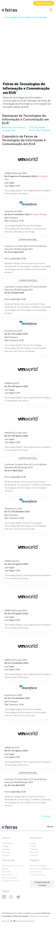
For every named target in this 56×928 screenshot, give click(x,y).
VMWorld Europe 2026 (15, 173)
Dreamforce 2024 (13, 509)
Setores (6, 852)
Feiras (6, 838)
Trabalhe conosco (10, 881)
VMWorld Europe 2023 (15, 660)
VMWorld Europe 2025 (15, 433)
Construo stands (38, 866)
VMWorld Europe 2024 (15, 611)
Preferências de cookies (39, 916)
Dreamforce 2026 (13, 211)
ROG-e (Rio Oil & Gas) (40, 131)
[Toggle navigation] (50, 9)
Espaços (6, 855)
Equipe (5, 869)
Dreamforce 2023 (13, 695)
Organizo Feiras (37, 875)
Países (5, 846)
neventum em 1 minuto (13, 866)
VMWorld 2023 (11, 748)
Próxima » (46, 816)
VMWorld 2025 (11, 383)
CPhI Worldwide (37, 128)
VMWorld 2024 (11, 561)
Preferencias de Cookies (42, 883)
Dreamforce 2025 (13, 331)
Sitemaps (36, 838)
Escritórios (7, 875)
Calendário (7, 843)
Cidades (6, 849)
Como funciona (9, 878)
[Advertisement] (28, 50)
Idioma (50, 827)
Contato (6, 872)
